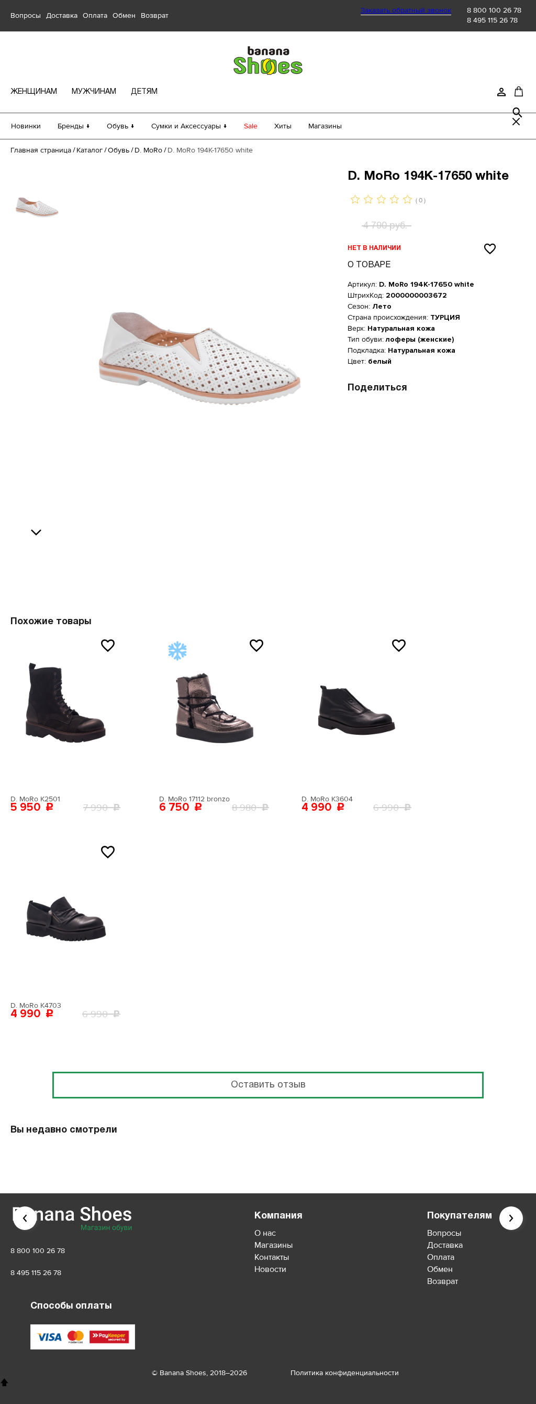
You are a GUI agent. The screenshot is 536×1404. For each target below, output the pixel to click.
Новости (270, 1269)
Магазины (325, 126)
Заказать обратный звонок (406, 10)
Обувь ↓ (121, 126)
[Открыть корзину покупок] (519, 91)
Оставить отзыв (268, 1085)
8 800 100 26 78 (494, 10)
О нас (265, 1233)
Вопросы (25, 15)
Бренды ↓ (74, 126)
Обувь (118, 150)
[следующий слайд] (39, 533)
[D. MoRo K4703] (65, 917)
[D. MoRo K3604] (356, 711)
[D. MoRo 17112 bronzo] (214, 711)
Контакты (271, 1257)
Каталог (89, 150)
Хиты (283, 126)
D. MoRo (148, 150)
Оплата (95, 15)
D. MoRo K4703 (35, 1005)
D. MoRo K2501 (35, 799)
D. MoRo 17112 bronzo (194, 799)
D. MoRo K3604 (327, 799)
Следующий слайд (511, 1218)
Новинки (26, 126)
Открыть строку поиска (517, 112)
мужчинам (94, 92)
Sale (251, 126)
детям (144, 92)
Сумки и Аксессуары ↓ (189, 126)
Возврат (155, 15)
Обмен (124, 15)
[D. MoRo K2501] (65, 711)
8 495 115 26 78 (492, 20)
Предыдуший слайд (25, 1218)
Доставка (61, 15)
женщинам (33, 92)
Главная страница (40, 150)
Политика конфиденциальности (345, 1372)
